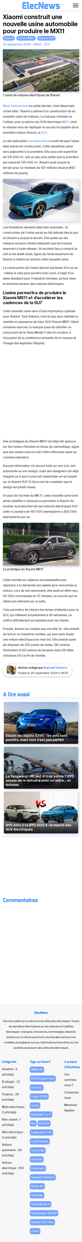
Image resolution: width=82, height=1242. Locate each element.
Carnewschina (38, 141)
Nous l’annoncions (15, 106)
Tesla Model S (40, 1204)
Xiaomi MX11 (26, 38)
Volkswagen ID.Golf (44, 1213)
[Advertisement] (41, 867)
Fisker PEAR (39, 1096)
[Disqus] (41, 953)
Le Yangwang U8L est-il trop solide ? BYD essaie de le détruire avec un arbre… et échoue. (40, 780)
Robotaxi (37, 1195)
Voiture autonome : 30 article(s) (12, 1150)
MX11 (65, 122)
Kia (33, 1123)
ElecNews (41, 6)
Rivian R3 (37, 1186)
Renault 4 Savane (42, 1177)
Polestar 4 (38, 1168)
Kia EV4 (44, 1123)
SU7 (44, 133)
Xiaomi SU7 (46, 38)
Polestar (36, 1159)
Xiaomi (8, 38)
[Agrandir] (74, 54)
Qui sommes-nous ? (70, 1079)
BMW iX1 (37, 1069)
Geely (35, 1105)
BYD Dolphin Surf (42, 1078)
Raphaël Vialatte (55, 667)
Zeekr (35, 1231)
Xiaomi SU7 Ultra (42, 1222)
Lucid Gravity (39, 1141)
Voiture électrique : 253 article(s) (13, 1168)
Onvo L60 (37, 1150)
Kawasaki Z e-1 (41, 1114)
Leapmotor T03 (41, 1132)
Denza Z (36, 1087)
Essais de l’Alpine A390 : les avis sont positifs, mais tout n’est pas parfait (37, 738)
